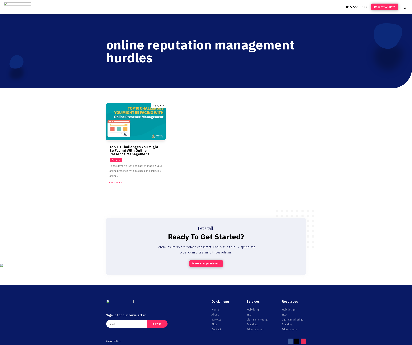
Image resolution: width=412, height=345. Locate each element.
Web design (253, 309)
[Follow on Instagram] (303, 341)
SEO (249, 314)
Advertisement (255, 329)
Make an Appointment (206, 263)
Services (216, 319)
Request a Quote (384, 7)
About (215, 314)
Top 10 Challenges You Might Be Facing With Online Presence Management (133, 150)
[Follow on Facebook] (290, 341)
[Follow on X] (296, 341)
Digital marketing (257, 319)
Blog (214, 324)
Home (215, 309)
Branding (116, 160)
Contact (216, 329)
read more (115, 182)
